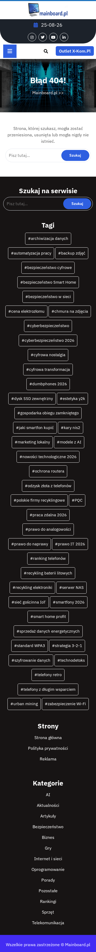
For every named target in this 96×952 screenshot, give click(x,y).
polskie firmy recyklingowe (41, 500)
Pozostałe (48, 890)
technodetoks (72, 660)
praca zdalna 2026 (50, 514)
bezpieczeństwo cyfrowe (49, 267)
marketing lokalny (34, 442)
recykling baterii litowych (49, 573)
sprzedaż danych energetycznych (49, 631)
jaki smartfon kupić (36, 427)
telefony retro (49, 674)
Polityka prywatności (48, 748)
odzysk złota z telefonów (49, 485)
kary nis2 (72, 427)
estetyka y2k (74, 398)
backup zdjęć (73, 253)
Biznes (48, 837)
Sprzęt (48, 912)
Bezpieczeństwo (48, 826)
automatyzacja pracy (32, 253)
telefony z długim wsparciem (49, 689)
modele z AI (70, 442)
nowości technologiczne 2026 (49, 456)
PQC (78, 500)
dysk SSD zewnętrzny (33, 398)
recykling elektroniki (33, 587)
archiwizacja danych (49, 238)
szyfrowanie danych (32, 660)
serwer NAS (73, 587)
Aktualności (48, 805)
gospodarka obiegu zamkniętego (49, 412)
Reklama (48, 758)
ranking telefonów (49, 558)
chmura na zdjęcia (71, 311)
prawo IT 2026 (71, 543)
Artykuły (48, 816)
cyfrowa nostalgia (49, 354)
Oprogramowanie (48, 869)
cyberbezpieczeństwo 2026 (49, 340)
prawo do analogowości (49, 529)
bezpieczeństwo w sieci (49, 296)
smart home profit (49, 616)
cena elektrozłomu (28, 311)
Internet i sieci (48, 858)
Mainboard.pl (44, 92)
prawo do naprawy (31, 543)
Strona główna (48, 737)
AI (48, 794)
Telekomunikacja (48, 922)
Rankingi (48, 901)
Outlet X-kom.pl (75, 51)
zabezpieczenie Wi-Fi (67, 703)
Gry (48, 848)
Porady (48, 880)
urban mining (25, 703)
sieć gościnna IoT (30, 602)
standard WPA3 (31, 645)
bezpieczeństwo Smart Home (49, 282)
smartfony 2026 (70, 602)
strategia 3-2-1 (68, 645)
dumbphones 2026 (49, 383)
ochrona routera (49, 471)
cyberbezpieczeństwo (49, 325)
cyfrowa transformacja (49, 369)
